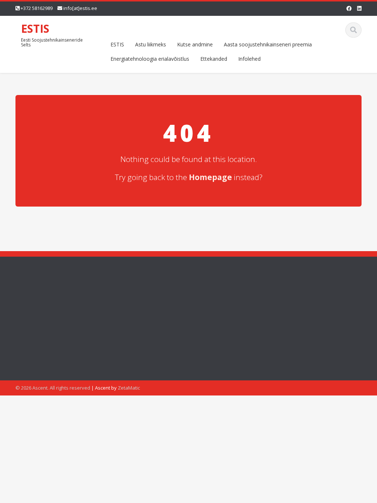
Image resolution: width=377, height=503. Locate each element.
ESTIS (35, 28)
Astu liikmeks (150, 44)
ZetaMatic (129, 387)
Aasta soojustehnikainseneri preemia (268, 44)
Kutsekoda (290, 322)
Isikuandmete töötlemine (308, 346)
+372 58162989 (37, 8)
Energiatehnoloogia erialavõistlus (149, 58)
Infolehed (249, 58)
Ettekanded (213, 58)
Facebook (290, 310)
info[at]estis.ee (80, 8)
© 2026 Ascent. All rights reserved (52, 387)
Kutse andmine (195, 44)
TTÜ (283, 334)
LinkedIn (288, 298)
